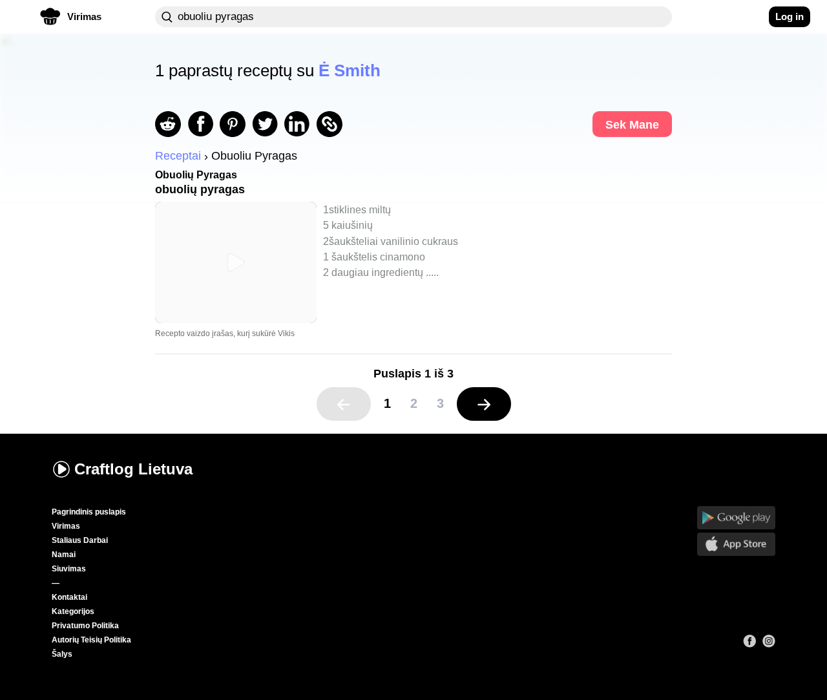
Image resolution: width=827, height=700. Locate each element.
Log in (789, 16)
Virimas (66, 526)
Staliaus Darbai (80, 540)
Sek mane (632, 124)
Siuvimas (69, 569)
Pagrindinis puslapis (89, 512)
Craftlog (133, 469)
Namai (64, 554)
